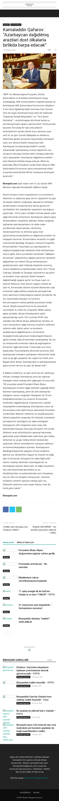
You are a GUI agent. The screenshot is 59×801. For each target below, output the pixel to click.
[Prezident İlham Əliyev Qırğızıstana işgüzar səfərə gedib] (10, 553)
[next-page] (9, 632)
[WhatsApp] (19, 509)
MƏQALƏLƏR (8, 542)
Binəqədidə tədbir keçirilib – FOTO (35, 682)
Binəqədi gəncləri (23, 677)
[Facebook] (6, 509)
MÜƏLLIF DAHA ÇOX (25, 542)
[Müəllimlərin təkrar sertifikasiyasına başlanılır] (10, 581)
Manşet (6, 25)
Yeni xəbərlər (15, 25)
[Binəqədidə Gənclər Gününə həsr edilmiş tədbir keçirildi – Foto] (8, 700)
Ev (4, 20)
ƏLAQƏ (36, 792)
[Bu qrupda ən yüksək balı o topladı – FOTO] (8, 716)
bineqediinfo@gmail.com (36, 778)
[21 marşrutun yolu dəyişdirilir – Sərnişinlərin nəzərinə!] (10, 608)
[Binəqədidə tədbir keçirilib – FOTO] (8, 686)
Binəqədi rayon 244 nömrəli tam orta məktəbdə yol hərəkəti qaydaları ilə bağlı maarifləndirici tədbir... (36, 727)
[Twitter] (12, 509)
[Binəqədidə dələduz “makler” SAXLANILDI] (10, 622)
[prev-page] (4, 632)
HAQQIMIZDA (25, 792)
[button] (4, 13)
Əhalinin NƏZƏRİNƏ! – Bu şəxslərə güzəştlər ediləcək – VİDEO (43, 530)
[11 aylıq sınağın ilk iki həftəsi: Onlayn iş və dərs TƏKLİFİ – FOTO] (10, 594)
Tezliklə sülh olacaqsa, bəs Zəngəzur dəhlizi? (15, 528)
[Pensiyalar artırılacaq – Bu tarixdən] (10, 567)
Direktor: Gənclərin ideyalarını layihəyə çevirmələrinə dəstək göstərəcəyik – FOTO (32, 670)
